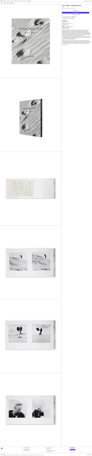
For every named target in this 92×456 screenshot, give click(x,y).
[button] (89, 1)
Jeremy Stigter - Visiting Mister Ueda (9, 3)
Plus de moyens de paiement (75, 14)
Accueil (2, 3)
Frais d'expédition (68, 8)
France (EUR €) (89, 454)
